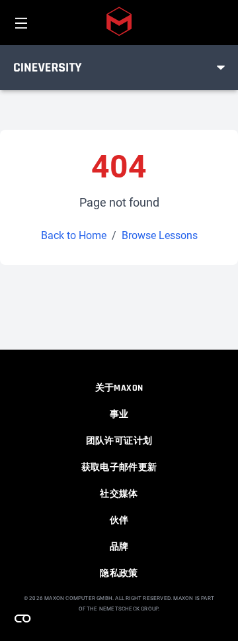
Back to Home (73, 235)
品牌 (119, 547)
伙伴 (119, 520)
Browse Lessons (160, 235)
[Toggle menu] (221, 67)
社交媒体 (119, 494)
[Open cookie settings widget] (22, 618)
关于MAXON (119, 388)
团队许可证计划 (119, 441)
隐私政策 (119, 573)
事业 (119, 414)
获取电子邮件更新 (119, 467)
